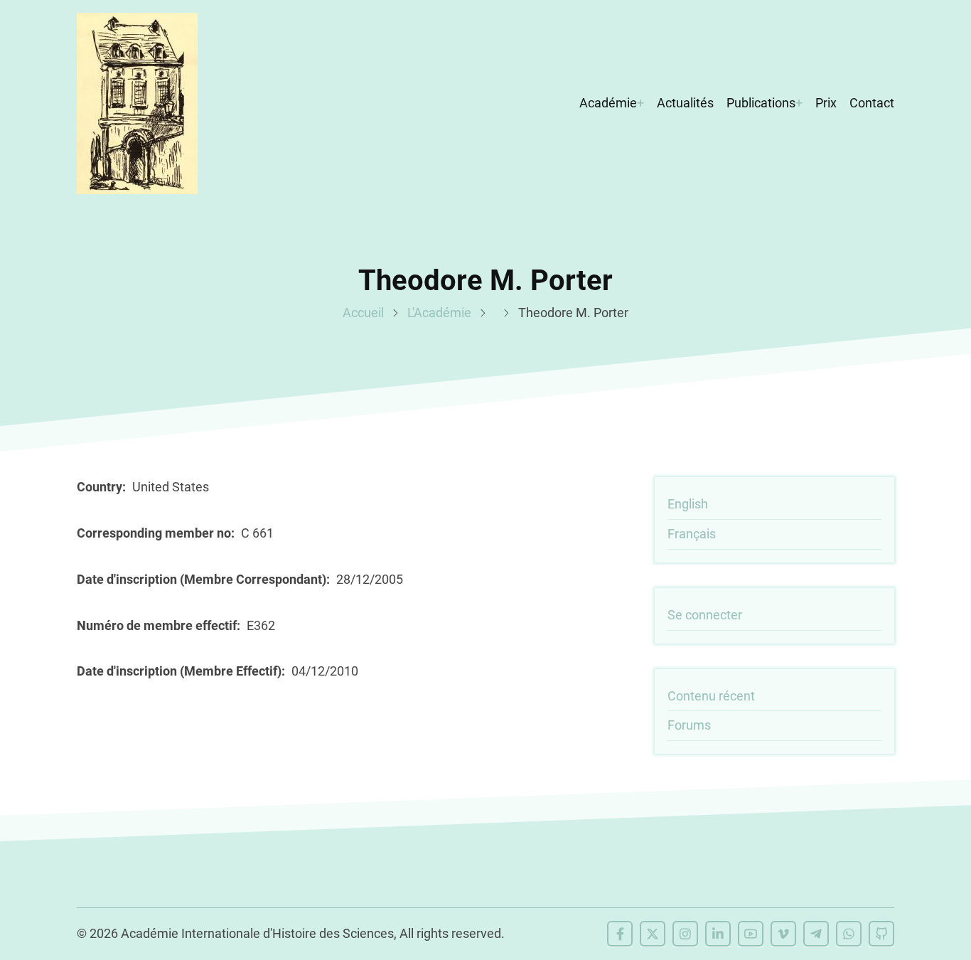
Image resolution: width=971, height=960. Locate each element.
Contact (871, 102)
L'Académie (439, 312)
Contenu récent (711, 695)
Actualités (685, 102)
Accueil (363, 312)
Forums (689, 725)
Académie (608, 102)
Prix (826, 102)
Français (691, 533)
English (687, 503)
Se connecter (704, 614)
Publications (760, 102)
